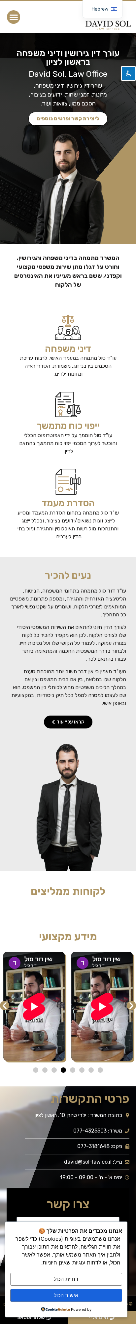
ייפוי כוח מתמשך (68, 425)
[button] (13, 17)
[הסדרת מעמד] (68, 482)
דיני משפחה (68, 348)
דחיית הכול (66, 1279)
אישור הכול (66, 1295)
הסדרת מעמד (68, 503)
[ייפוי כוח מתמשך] (68, 404)
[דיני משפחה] (68, 327)
